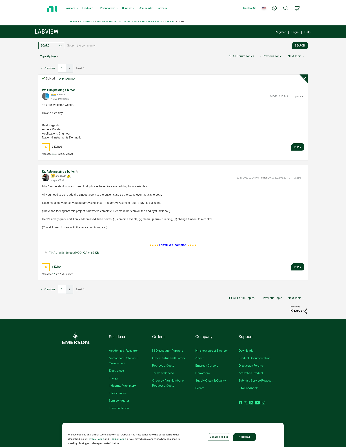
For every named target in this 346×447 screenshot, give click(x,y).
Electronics (116, 370)
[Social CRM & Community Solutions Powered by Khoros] (299, 309)
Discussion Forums (109, 21)
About (199, 358)
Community (87, 21)
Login (295, 32)
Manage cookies (219, 436)
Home (73, 21)
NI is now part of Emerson (211, 350)
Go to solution (66, 79)
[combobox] (177, 45)
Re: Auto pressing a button (59, 90)
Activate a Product (251, 373)
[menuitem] (71, 9)
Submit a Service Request (255, 380)
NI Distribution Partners (167, 350)
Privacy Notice (95, 439)
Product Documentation (254, 358)
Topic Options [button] (48, 56)
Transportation (119, 408)
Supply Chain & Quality (210, 380)
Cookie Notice (118, 439)
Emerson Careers (206, 365)
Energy (113, 378)
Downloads (246, 350)
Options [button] (297, 96)
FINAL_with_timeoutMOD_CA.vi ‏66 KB (74, 252)
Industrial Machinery (122, 385)
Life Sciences (118, 393)
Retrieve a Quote (163, 365)
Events (199, 388)
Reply (297, 147)
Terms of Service (163, 373)
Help (307, 32)
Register (280, 32)
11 (53, 154)
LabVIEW (170, 21)
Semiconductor (119, 400)
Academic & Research (123, 350)
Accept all (244, 436)
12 (53, 274)
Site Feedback (248, 388)
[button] (46, 147)
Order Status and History (168, 358)
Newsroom (202, 373)
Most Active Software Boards (143, 21)
